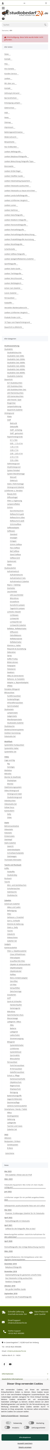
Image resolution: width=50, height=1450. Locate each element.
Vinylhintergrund (13, 467)
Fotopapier (11, 665)
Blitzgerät (11, 1042)
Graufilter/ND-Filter (17, 961)
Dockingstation (13, 1116)
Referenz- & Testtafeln (16, 679)
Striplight (13, 538)
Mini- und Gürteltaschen (16, 885)
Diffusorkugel (12, 497)
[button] (24, 3)
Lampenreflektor (13, 504)
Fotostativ (8, 833)
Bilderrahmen (12, 662)
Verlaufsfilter (15, 988)
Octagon (13, 541)
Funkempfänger (13, 699)
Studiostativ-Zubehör (15, 723)
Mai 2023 (8, 1171)
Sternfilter (14, 981)
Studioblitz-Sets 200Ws (16, 359)
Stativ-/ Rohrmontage (15, 484)
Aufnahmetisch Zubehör (19, 581)
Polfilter (13, 974)
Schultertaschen (13, 888)
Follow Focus (9, 807)
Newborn (10, 672)
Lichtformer (14, 1048)
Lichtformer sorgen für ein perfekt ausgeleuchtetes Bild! (24, 1198)
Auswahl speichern (25, 1443)
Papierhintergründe (15, 437)
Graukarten (11, 995)
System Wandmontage (16, 474)
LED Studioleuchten (14, 386)
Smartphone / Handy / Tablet (15, 1109)
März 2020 (8, 1251)
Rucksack (8, 878)
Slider (9, 817)
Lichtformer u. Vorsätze (13, 490)
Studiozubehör (10, 568)
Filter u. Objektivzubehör (17, 951)
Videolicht (11, 934)
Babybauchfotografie (13, 1267)
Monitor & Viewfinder (12, 777)
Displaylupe (11, 780)
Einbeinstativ (9, 836)
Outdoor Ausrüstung (12, 733)
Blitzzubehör (15, 1059)
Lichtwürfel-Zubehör (18, 625)
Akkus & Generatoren (15, 676)
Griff (9, 998)
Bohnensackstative (11, 826)
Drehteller (11, 588)
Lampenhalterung (14, 406)
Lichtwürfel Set (16, 622)
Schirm (10, 507)
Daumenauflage (13, 1102)
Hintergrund (9, 413)
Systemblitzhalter (17, 1045)
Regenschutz (15, 1085)
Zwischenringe (15, 991)
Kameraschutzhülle (17, 1079)
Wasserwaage (12, 1018)
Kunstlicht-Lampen (17, 605)
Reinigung (14, 1092)
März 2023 (8, 1179)
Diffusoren (14, 632)
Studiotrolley (12, 875)
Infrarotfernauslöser (15, 702)
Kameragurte (15, 1008)
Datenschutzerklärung (9, 1416)
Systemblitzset (15, 1052)
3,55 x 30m (14, 460)
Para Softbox (15, 548)
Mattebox (8, 770)
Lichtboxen (14, 615)
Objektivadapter (16, 968)
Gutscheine (9, 1153)
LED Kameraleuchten (15, 396)
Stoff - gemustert (16, 433)
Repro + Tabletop (14, 585)
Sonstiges (11, 767)
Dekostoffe (14, 426)
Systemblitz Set (10, 751)
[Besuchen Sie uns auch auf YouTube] (10, 1364)
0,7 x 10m (13, 440)
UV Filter (13, 984)
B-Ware (10, 1148)
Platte (9, 416)
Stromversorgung (16, 1038)
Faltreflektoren (15, 635)
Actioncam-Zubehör (12, 904)
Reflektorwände (16, 639)
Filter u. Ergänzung (14, 501)
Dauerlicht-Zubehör (15, 410)
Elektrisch (14, 480)
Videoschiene (12, 937)
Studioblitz (8, 349)
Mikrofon (7, 774)
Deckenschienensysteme (14, 729)
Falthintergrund (13, 463)
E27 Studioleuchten (14, 383)
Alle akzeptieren (25, 1437)
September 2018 (10, 1293)
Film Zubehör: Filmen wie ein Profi (18, 1175)
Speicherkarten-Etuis (15, 1015)
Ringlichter (11, 403)
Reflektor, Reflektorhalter (17, 628)
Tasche (7, 882)
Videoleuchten (10, 800)
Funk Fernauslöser (17, 1065)
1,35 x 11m (14, 447)
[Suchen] (46, 25)
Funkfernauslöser (14, 696)
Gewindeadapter (13, 849)
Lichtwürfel (14, 618)
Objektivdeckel (15, 971)
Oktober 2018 (9, 1286)
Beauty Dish (12, 494)
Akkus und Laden (14, 907)
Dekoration (11, 652)
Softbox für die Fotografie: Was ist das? (20, 1228)
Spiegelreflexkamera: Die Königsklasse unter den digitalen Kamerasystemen (23, 1258)
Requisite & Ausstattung (16, 649)
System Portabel (13, 470)
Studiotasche (9, 726)
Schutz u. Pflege (13, 1075)
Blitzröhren (14, 598)
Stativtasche (12, 892)
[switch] (8, 1422)
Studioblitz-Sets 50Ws (15, 356)
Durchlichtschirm (16, 511)
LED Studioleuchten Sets (16, 389)
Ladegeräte (11, 1122)
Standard (13, 534)
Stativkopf (8, 839)
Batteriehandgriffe (14, 1096)
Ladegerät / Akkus (14, 1021)
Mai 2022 (8, 1210)
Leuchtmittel (12, 591)
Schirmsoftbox (15, 524)
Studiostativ (9, 709)
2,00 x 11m (14, 450)
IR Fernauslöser (16, 1069)
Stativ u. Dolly (12, 927)
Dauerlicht (8, 379)
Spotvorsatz (11, 561)
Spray (9, 655)
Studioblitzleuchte (14, 352)
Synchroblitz (15, 1055)
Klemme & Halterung (15, 924)
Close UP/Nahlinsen (17, 954)
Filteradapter (15, 958)
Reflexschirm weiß (17, 521)
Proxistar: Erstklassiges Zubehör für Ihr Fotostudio (24, 1213)
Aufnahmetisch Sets (18, 578)
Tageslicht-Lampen (17, 608)
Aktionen (7, 1138)
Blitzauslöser (9, 692)
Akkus (9, 1112)
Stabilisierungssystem (13, 787)
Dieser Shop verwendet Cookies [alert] (25, 1383)
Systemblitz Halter (11, 748)
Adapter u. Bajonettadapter (18, 682)
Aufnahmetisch (13, 571)
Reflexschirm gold (17, 514)
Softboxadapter (13, 527)
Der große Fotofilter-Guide (15, 1289)
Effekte (9, 686)
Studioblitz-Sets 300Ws (16, 362)
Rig (8, 763)
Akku (12, 1025)
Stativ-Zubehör (10, 843)
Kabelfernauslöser (17, 1072)
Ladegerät (14, 1032)
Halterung (11, 1119)
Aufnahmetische (16, 575)
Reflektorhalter (16, 642)
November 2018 (10, 1271)
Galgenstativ (12, 716)
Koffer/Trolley (12, 659)
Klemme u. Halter (14, 645)
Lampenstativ (12, 713)
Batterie (13, 1028)
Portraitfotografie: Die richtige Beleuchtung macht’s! (24, 1247)
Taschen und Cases (14, 1126)
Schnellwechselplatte (15, 853)
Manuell (13, 477)
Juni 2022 (8, 1191)
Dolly (9, 814)
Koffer (6, 868)
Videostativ (8, 829)
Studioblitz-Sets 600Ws (16, 369)
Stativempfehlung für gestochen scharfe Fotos (23, 1275)
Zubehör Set (12, 941)
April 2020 (8, 1241)
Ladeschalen (15, 1035)
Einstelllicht (14, 602)
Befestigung (12, 910)
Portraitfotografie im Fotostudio (17, 1221)
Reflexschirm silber (17, 517)
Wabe (9, 564)
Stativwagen (12, 856)
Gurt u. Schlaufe (13, 920)
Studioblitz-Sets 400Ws (16, 366)
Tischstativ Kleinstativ (12, 860)
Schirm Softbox (16, 544)
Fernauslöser (12, 1062)
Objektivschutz (16, 1082)
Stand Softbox (15, 554)
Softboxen (11, 531)
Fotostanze (11, 669)
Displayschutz (15, 1089)
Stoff (9, 420)
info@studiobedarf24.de (16, 1351)
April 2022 (8, 1217)
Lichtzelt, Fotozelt (14, 612)
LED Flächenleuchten (15, 393)
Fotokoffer (11, 872)
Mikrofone (11, 1011)
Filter (9, 914)
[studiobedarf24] (25, 13)
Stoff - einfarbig (16, 430)
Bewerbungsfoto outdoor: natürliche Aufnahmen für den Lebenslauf (24, 1235)
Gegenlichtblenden (14, 1099)
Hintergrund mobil (14, 794)
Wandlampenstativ (14, 719)
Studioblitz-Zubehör (15, 376)
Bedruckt (13, 423)
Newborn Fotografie (13, 1281)
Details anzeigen (25, 1447)
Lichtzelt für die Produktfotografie (18, 1297)
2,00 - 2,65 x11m (16, 453)
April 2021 (8, 1225)
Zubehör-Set (12, 1129)
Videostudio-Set (10, 804)
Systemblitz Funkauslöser (14, 745)
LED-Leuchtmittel (16, 595)
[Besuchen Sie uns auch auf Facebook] (4, 1364)
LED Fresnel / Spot (14, 400)
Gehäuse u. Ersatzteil (15, 917)
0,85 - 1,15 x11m (16, 443)
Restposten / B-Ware (12, 1141)
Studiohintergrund (14, 797)
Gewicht (10, 846)
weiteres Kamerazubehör (17, 1106)
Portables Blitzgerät (12, 689)
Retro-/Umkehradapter (19, 978)
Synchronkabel (13, 706)
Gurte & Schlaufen (14, 1001)
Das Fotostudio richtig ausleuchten (18, 1278)
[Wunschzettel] (46, 3)
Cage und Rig (9, 760)
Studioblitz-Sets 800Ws (16, 373)
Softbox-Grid (15, 558)
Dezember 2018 (10, 1264)
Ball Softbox (14, 551)
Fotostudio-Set (10, 736)
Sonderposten (12, 1145)
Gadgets (7, 944)
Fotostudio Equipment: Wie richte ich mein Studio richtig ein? (23, 1186)
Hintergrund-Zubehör (15, 487)
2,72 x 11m (14, 457)
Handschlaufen (16, 1005)
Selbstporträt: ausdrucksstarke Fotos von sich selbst (24, 1205)
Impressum (24, 1416)
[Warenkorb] (3, 18)
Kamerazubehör (10, 947)
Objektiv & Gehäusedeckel (20, 964)
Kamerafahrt (9, 811)
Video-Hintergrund (11, 790)
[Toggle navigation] (3, 8)
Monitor (10, 784)
